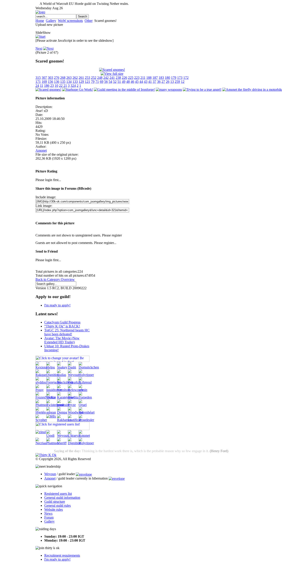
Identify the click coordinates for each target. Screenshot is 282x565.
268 (62, 77)
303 (50, 77)
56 (106, 81)
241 (112, 77)
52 (115, 81)
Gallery (51, 21)
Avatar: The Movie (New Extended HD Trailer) (62, 340)
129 (81, 81)
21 (65, 85)
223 (136, 77)
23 (52, 85)
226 (124, 77)
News (48, 513)
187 (155, 77)
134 (69, 81)
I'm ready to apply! (57, 305)
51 (119, 81)
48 (128, 81)
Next (38, 48)
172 (186, 77)
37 (154, 81)
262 (75, 77)
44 (141, 81)
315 (38, 77)
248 (99, 77)
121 (87, 81)
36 (159, 81)
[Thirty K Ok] (45, 455)
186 (46, 85)
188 (149, 77)
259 (177, 81)
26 (167, 81)
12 (182, 81)
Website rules (53, 509)
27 (163, 81)
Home (39, 21)
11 (41, 85)
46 (132, 81)
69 (101, 81)
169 (44, 81)
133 (75, 81)
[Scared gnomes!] (112, 70)
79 (93, 81)
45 (137, 81)
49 (123, 81)
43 (145, 81)
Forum (49, 517)
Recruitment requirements (62, 555)
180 (167, 77)
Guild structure (54, 501)
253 (87, 77)
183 (161, 77)
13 (172, 81)
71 (97, 81)
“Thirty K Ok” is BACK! (62, 326)
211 (142, 77)
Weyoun (50, 474)
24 (37, 85)
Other (89, 21)
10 (56, 85)
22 (61, 85)
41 (150, 81)
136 (56, 81)
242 (106, 77)
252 (93, 77)
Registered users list (58, 493)
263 (69, 77)
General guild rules (57, 505)
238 (118, 77)
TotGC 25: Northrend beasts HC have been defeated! (67, 332)
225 (130, 77)
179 (173, 77)
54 (110, 81)
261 (81, 77)
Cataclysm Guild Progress (62, 322)
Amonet (41, 150)
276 (56, 77)
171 (38, 81)
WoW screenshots (70, 21)
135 (62, 81)
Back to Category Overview (55, 279)
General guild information (62, 497)
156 (50, 81)
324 (73, 85)
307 (44, 77)
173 (179, 77)
